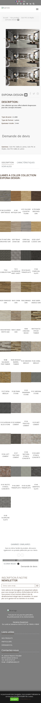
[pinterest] (27, 4)
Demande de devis (16, 136)
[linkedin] (30, 4)
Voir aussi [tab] (7, 166)
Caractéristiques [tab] (26, 162)
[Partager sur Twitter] (34, 94)
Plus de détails (26, 699)
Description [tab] (8, 162)
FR (19, 1)
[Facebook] (17, 4)
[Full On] (5, 7)
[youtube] (24, 4)
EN (24, 1)
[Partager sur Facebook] (30, 94)
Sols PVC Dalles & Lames (18, 147)
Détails (20, 560)
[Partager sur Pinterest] (38, 94)
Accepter (14, 699)
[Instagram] (20, 4)
